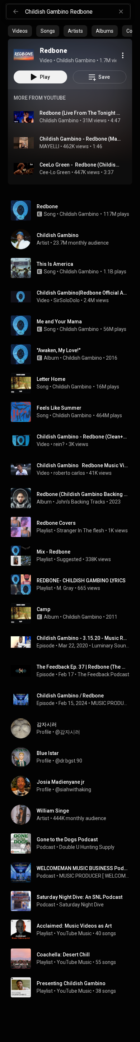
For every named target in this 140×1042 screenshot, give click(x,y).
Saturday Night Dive (81, 904)
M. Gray (65, 588)
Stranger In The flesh (80, 530)
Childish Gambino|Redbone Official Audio (83, 293)
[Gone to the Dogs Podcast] (73, 843)
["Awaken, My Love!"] (73, 354)
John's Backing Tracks (80, 502)
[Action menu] (122, 55)
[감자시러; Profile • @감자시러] (73, 728)
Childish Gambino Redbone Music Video (83, 465)
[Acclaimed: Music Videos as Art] (73, 929)
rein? (59, 444)
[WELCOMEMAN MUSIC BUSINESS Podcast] (73, 872)
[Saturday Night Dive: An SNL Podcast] (73, 901)
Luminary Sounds (111, 646)
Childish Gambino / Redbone (70, 696)
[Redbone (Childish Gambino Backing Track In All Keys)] (73, 498)
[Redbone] (24, 55)
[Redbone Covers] (73, 527)
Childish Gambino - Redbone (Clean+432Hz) (83, 437)
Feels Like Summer (59, 408)
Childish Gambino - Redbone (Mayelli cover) (80, 139)
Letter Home (51, 379)
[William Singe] (73, 814)
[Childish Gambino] (73, 239)
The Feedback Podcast (103, 674)
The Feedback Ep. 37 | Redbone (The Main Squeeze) (83, 667)
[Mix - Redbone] (73, 555)
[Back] (16, 11)
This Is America (55, 264)
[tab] (20, 31)
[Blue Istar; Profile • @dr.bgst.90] (73, 757)
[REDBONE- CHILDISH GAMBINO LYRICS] (73, 584)
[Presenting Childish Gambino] (73, 987)
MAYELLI (49, 146)
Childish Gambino (59, 120)
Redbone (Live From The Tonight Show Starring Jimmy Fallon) (80, 113)
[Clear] (121, 11)
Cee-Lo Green (54, 172)
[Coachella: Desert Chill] (73, 958)
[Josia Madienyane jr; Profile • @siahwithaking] (73, 786)
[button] (24, 55)
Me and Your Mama (59, 321)
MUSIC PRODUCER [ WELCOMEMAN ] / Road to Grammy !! (110, 703)
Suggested (69, 559)
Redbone (47, 206)
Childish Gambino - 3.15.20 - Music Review (83, 638)
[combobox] (77, 11)
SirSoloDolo (66, 300)
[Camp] (73, 613)
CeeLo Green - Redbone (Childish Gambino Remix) (80, 165)
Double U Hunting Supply (87, 847)
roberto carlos (69, 473)
